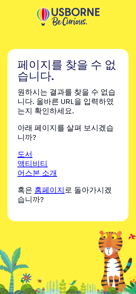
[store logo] (68, 17)
